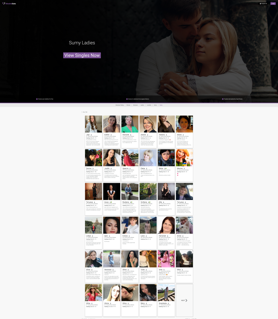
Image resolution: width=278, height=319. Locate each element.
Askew (143, 135)
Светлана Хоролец (145, 207)
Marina (180, 168)
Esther (106, 135)
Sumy (155, 105)
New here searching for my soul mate (111, 139)
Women (128, 105)
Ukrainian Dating (120, 105)
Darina (88, 168)
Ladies (142, 105)
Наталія (126, 135)
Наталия (162, 236)
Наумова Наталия (163, 240)
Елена (125, 236)
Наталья (107, 270)
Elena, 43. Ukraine (181, 139)
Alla (160, 202)
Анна (106, 202)
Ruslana (126, 202)
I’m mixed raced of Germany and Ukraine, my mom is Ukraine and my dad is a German (111, 176)
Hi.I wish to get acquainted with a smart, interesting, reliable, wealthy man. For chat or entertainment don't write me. (93, 177)
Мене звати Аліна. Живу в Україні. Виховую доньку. (93, 274)
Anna (179, 236)
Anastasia (163, 303)
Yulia (143, 270)
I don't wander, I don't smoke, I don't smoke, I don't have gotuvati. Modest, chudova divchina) (165, 278)
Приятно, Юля (144, 274)
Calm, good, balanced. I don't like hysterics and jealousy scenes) (93, 209)
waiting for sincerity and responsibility (184, 207)
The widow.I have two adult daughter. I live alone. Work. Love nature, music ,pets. (166, 244)
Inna (160, 270)
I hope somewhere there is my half (147, 176)
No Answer (106, 241)
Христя (125, 168)
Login (273, 3)
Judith (106, 168)
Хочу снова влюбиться (91, 207)
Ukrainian (135, 105)
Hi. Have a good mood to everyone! (93, 173)
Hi (159, 207)
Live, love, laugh (89, 240)
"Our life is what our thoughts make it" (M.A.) (184, 240)
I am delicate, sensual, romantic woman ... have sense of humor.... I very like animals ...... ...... (184, 244)
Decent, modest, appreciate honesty (129, 243)
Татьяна (89, 202)
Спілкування (126, 240)
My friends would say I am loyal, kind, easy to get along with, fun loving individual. (93, 244)
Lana (143, 236)
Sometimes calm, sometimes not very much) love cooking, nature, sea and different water (93, 277)
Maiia (161, 168)
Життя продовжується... (146, 173)
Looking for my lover (109, 173)
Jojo (88, 135)
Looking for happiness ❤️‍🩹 (165, 139)
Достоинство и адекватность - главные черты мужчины (111, 207)
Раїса (143, 168)
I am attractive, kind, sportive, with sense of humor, (165, 209)
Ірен (106, 236)
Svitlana (144, 202)
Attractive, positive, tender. (165, 175)
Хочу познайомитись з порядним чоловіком (130, 139)
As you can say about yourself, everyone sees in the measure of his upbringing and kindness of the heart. (111, 278)
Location (149, 105)
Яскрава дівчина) (127, 173)
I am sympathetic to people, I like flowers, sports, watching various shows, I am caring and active (130, 177)
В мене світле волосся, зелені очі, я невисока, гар (130, 142)
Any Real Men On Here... (91, 139)
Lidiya (88, 236)
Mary (143, 303)
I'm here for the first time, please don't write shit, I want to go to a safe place (148, 277)
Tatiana (162, 135)
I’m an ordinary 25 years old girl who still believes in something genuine (166, 142)
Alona (179, 135)
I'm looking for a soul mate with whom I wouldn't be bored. (111, 209)
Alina (88, 270)
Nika (179, 270)
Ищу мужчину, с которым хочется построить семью (130, 274)
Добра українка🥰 (163, 274)
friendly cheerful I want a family (184, 275)
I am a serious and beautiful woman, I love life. (130, 207)
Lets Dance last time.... (146, 139)
